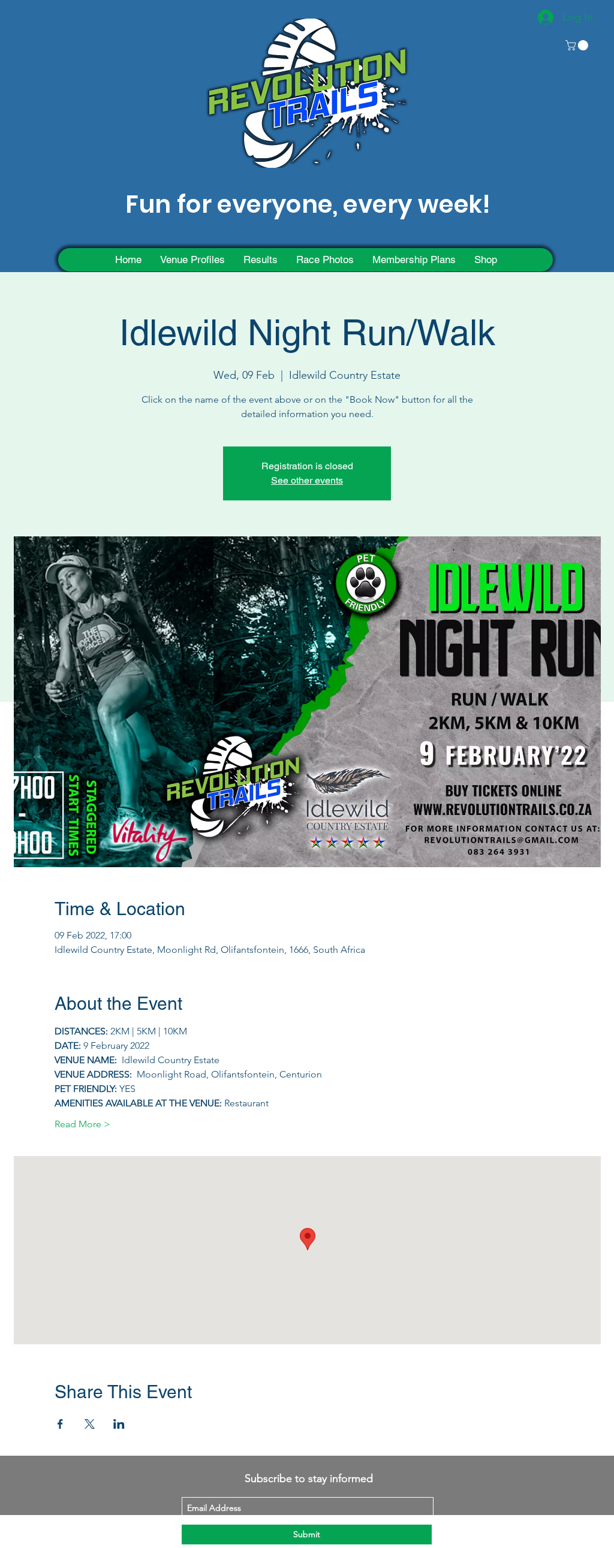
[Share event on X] (89, 1424)
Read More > (82, 1124)
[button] (578, 45)
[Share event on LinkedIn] (119, 1424)
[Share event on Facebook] (60, 1424)
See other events (307, 480)
